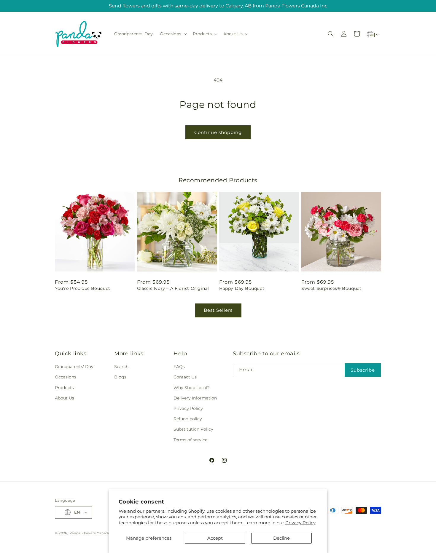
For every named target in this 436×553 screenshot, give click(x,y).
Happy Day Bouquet (241, 288)
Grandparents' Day (74, 366)
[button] (172, 34)
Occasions (65, 377)
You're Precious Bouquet (82, 288)
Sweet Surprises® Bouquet (331, 288)
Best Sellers (218, 310)
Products (64, 387)
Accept (215, 538)
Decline (281, 538)
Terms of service (190, 439)
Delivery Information (195, 398)
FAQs (179, 366)
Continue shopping (218, 132)
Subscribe (363, 370)
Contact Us (185, 377)
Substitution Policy (193, 429)
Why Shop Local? (192, 387)
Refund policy (188, 418)
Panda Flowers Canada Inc (93, 533)
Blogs (120, 377)
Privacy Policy (300, 522)
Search (121, 366)
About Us (64, 398)
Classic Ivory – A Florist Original (173, 288)
